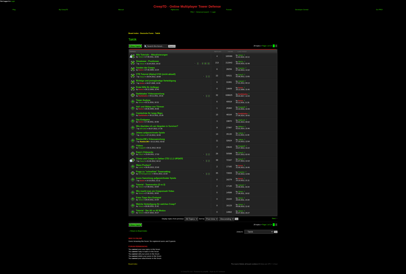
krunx (140, 70)
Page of (266, 46)
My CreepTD (63, 9)
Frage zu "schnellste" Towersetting (153, 171)
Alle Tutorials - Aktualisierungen (152, 55)
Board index (133, 33)
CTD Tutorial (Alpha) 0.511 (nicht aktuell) (155, 74)
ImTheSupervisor (145, 174)
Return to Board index (138, 231)
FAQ (192, 12)
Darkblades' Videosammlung (150, 93)
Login (13, 1)
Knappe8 (241, 107)
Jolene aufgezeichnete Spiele (150, 132)
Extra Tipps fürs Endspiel (148, 197)
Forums (229, 9)
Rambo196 (144, 142)
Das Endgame (143, 119)
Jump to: (239, 232)
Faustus (241, 68)
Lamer (140, 167)
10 (205, 63)
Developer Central (301, 9)
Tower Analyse (143, 100)
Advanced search (202, 12)
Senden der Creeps (145, 68)
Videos (139, 145)
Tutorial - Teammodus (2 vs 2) (150, 184)
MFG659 (143, 129)
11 (208, 63)
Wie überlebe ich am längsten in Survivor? (157, 126)
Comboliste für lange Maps (149, 113)
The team (234, 264)
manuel (241, 81)
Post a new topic (134, 45)
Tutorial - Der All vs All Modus (151, 210)
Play (14, 9)
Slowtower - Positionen (147, 61)
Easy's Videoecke (144, 152)
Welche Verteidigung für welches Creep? (156, 204)
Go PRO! (379, 9)
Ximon (140, 57)
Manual (121, 9)
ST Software (220, 271)
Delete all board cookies (248, 264)
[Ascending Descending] (229, 219)
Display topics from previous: (173, 219)
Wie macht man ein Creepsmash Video (155, 191)
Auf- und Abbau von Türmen (150, 106)
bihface (241, 126)
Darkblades (143, 96)
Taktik (157, 33)
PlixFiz (240, 62)
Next (274, 218)
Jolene (142, 135)
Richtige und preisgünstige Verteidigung (156, 81)
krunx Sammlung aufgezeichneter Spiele (156, 178)
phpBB (205, 271)
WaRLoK (241, 120)
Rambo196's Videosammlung (150, 139)
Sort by (202, 219)
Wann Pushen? (143, 165)
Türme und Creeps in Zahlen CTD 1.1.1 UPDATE (159, 158)
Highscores (174, 9)
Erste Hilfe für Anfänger (147, 87)
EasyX (142, 77)
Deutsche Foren (147, 33)
